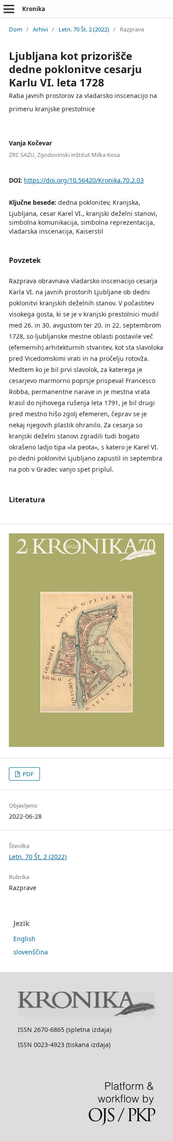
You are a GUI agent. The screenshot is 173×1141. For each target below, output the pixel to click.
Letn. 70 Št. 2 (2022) (84, 29)
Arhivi (40, 29)
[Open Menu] (9, 9)
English (24, 938)
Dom (15, 29)
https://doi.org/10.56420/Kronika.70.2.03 (84, 180)
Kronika (33, 9)
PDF (27, 774)
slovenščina (30, 952)
